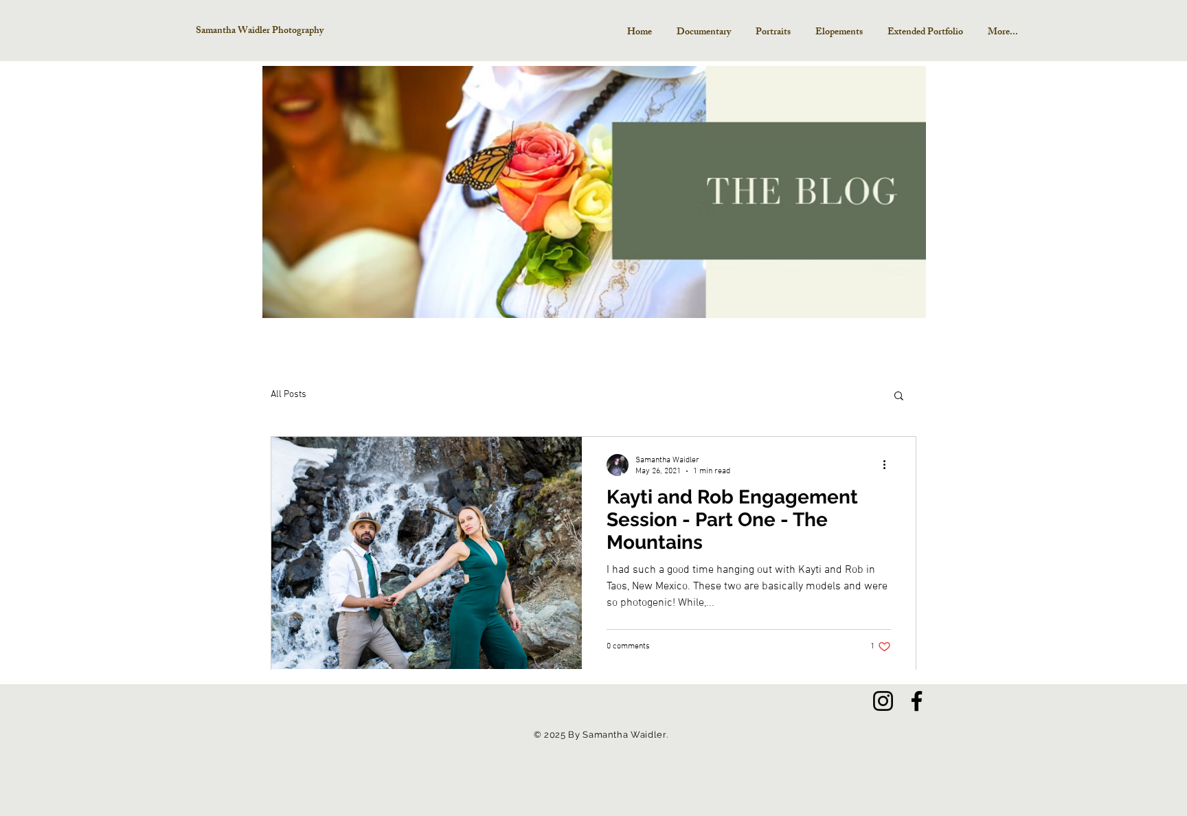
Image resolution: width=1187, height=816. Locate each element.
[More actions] (889, 465)
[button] (898, 396)
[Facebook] (916, 701)
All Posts (288, 394)
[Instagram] (883, 701)
